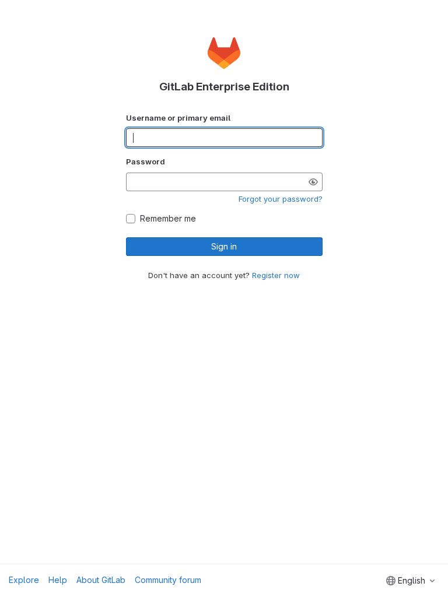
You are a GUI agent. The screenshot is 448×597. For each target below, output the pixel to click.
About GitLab (100, 580)
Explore (24, 580)
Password (145, 161)
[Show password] (313, 182)
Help (57, 580)
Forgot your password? (281, 198)
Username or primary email (178, 117)
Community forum (168, 580)
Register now (276, 275)
